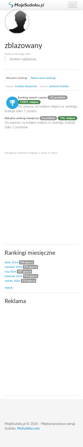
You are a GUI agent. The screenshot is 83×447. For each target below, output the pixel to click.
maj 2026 (10, 271)
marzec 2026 (12, 280)
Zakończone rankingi (43, 78)
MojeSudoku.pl (24, 4)
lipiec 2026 (11, 262)
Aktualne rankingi (16, 78)
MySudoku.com (28, 428)
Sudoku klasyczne (21, 86)
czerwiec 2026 (13, 267)
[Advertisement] (41, 199)
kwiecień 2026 (13, 276)
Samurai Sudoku (54, 86)
